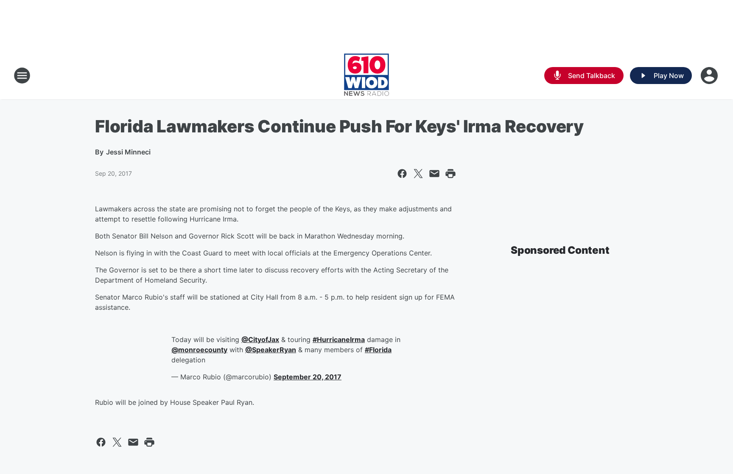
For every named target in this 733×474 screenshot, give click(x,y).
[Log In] (710, 75)
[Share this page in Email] (434, 174)
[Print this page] (450, 174)
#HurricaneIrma (339, 339)
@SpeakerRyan (270, 349)
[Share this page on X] (418, 174)
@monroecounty (199, 349)
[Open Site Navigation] (22, 75)
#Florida (378, 349)
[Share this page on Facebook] (402, 174)
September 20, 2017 (307, 377)
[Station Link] (366, 75)
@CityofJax (260, 339)
